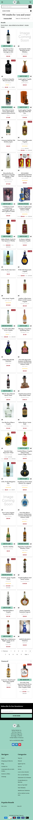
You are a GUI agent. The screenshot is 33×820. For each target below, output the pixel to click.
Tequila (20, 758)
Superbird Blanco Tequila (8, 611)
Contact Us (4, 766)
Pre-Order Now (24, 679)
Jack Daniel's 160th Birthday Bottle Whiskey (24, 50)
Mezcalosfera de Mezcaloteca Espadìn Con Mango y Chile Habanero (8, 175)
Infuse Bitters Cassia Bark (24, 423)
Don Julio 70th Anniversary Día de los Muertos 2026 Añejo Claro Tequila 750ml (24, 685)
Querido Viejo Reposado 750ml (8, 451)
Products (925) (8, 18)
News (2, 758)
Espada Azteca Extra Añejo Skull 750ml (25, 394)
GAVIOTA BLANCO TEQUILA (24, 640)
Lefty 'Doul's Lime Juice (8, 270)
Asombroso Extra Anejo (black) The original (25, 482)
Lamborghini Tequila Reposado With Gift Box (24, 111)
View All (19, 806)
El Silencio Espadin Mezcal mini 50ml (8, 79)
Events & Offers (5, 774)
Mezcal (20, 761)
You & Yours (4, 25)
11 (21, 654)
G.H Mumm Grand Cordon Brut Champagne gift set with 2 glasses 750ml (8, 209)
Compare (14, 46)
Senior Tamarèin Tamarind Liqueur (24, 611)
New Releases (21, 787)
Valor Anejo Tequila (8, 298)
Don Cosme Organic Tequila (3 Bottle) (8, 513)
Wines (19, 769)
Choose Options (7, 107)
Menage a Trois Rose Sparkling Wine (24, 329)
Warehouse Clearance (24, 790)
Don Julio (4, 806)
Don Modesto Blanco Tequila (8, 423)
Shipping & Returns (7, 761)
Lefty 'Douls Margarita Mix (8, 482)
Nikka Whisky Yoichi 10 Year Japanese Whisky (8, 240)
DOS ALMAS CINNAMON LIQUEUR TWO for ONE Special (25, 174)
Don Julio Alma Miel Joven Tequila (8, 329)
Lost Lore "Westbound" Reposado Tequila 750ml (8, 681)
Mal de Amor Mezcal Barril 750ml (8, 394)
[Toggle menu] (2, 2)
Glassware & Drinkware (24, 777)
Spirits (20, 766)
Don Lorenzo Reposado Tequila (25, 141)
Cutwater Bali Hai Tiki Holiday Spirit (8, 141)
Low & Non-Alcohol (23, 772)
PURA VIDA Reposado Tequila (24, 270)
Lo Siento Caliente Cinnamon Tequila (24, 240)
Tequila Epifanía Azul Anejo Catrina (24, 578)
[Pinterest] (19, 744)
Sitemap (3, 776)
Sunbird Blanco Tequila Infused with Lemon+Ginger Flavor (24, 452)
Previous (5, 651)
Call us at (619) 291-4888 (16, 740)
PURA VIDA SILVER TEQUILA (8, 360)
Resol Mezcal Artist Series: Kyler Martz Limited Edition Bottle (8, 111)
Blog (2, 763)
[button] (30, 11)
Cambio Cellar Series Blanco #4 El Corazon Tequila (24, 300)
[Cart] (30, 2)
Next (26, 654)
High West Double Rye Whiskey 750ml (25, 547)
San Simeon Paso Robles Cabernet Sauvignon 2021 (8, 50)
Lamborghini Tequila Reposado (24, 79)
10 (17, 654)
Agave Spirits (21, 763)
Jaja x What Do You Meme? (16, 25)
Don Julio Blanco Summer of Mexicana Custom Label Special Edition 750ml (24, 515)
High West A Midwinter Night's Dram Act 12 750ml (8, 640)
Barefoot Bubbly (8, 546)
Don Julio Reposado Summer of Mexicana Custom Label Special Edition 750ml (24, 362)
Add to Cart (7, 46)
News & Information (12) (22, 18)
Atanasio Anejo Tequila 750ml (8, 578)
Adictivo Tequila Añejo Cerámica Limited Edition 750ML (25, 208)
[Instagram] (16, 744)
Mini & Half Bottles (23, 774)
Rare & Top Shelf (22, 785)
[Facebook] (13, 744)
